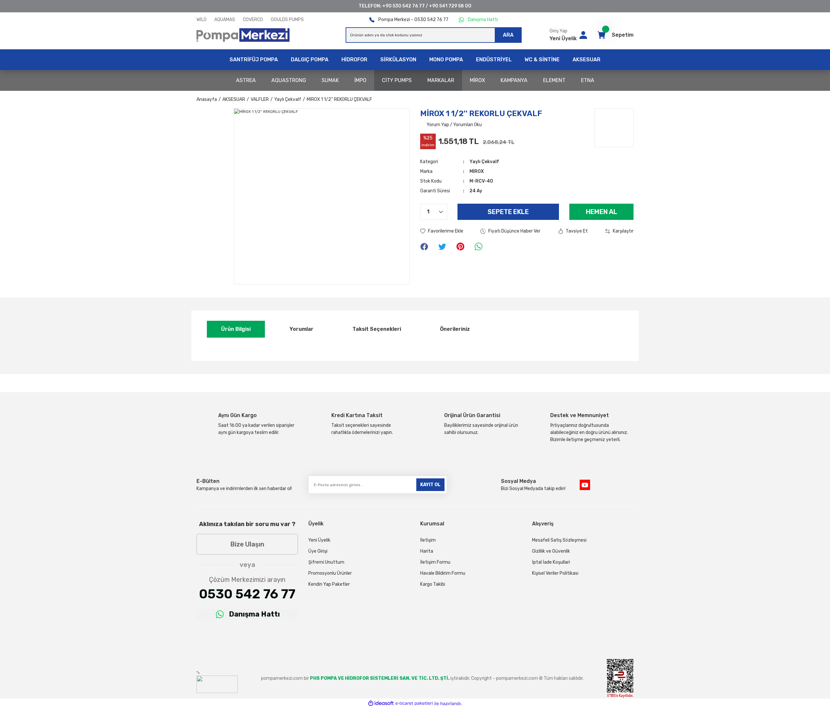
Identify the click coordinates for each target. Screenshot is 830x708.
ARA (508, 35)
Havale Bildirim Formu (442, 573)
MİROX (477, 80)
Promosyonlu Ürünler (330, 573)
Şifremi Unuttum (326, 562)
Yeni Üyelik (563, 38)
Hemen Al (601, 212)
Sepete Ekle (508, 212)
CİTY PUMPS (397, 80)
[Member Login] (583, 35)
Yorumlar (302, 329)
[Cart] (601, 35)
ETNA (587, 80)
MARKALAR (440, 80)
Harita (426, 551)
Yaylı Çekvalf (484, 161)
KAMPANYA (514, 80)
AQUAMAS (224, 19)
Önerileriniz (455, 329)
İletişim (428, 540)
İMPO (360, 80)
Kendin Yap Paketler (329, 584)
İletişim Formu (435, 562)
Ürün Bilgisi (236, 329)
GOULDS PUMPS (287, 19)
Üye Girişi (317, 551)
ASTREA (246, 80)
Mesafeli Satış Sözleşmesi (559, 540)
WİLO (201, 19)
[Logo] (243, 35)
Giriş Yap (558, 31)
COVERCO (253, 19)
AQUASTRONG (288, 80)
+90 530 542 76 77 (403, 6)
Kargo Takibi (432, 584)
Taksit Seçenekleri (376, 329)
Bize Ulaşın (247, 544)
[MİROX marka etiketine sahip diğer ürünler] (614, 127)
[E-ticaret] (414, 703)
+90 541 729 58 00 (450, 6)
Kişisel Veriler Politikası (555, 573)
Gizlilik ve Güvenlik (551, 551)
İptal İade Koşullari (551, 562)
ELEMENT (554, 80)
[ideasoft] (381, 704)
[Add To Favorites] (441, 231)
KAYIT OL (430, 484)
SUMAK (330, 80)
